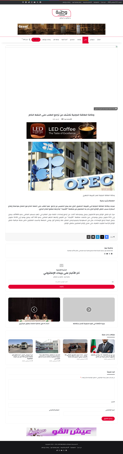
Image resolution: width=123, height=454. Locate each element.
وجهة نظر (56, 39)
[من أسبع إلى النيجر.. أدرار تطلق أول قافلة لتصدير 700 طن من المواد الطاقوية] (20, 346)
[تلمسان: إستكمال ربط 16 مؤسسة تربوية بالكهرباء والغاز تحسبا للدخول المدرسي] (48, 346)
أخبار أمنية (64, 39)
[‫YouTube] (107, 254)
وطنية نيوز (67, 119)
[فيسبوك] (107, 237)
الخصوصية (96, 2)
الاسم (113, 402)
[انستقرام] (105, 254)
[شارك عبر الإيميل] (93, 237)
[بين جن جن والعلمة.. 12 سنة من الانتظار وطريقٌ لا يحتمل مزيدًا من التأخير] (102, 346)
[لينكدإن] (98, 237)
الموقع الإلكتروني (54, 410)
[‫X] (102, 237)
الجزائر (99, 39)
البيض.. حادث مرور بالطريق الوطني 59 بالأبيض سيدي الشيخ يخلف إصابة (76, 356)
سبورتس (92, 39)
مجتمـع (72, 39)
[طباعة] (89, 237)
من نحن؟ (103, 2)
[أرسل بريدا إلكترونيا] (62, 119)
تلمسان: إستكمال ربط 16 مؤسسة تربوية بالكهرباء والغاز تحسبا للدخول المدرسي (49, 357)
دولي (85, 39)
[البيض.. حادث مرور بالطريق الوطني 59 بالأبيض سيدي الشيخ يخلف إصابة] (75, 346)
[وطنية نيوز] (61, 14)
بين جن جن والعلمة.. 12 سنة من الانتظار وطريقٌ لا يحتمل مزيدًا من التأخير (103, 356)
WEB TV (36, 39)
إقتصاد (79, 39)
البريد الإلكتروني (110, 410)
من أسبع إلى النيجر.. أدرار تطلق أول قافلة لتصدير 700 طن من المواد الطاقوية (22, 357)
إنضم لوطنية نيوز (76, 2)
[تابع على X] (63, 119)
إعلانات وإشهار (66, 2)
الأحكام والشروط (87, 2)
